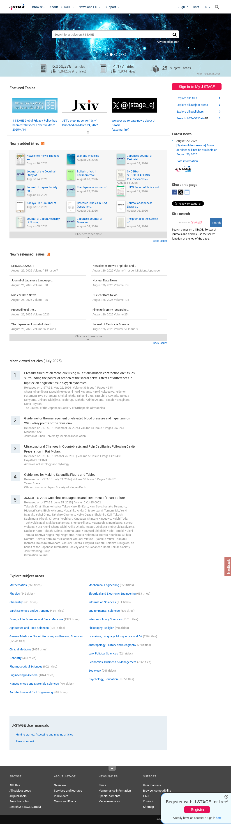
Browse (37, 7)
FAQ (146, 796)
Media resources (109, 801)
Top (112, 768)
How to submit (25, 741)
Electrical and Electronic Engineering (112, 593)
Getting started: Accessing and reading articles (44, 734)
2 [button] (111, 54)
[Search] (174, 34)
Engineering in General (23, 675)
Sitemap (148, 807)
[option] (115, 45)
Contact (148, 801)
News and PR (88, 7)
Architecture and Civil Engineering (31, 692)
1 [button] (106, 54)
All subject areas (20, 790)
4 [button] (120, 54)
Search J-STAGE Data (190, 118)
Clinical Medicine (20, 649)
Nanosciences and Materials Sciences (34, 683)
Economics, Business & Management (112, 662)
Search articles (19, 801)
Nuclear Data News (110, 282)
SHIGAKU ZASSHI (34, 268)
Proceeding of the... (30, 312)
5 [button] (124, 54)
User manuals (152, 785)
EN (205, 7)
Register (197, 809)
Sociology (94, 670)
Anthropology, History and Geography (112, 645)
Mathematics (18, 585)
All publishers (18, 796)
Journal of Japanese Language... (32, 282)
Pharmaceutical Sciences (25, 666)
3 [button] (115, 54)
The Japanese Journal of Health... (33, 326)
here (219, 818)
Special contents (109, 796)
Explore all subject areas (192, 105)
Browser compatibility (157, 790)
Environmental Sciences (104, 611)
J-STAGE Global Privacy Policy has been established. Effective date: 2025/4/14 (34, 124)
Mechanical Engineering (103, 585)
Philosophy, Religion (101, 628)
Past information (187, 161)
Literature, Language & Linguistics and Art (115, 636)
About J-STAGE (60, 7)
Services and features (68, 790)
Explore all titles (186, 98)
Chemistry (16, 602)
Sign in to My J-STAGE (197, 86)
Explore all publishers (190, 111)
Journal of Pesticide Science (115, 326)
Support (111, 7)
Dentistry (15, 658)
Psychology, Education (103, 679)
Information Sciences (102, 602)
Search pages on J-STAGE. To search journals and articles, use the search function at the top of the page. (194, 234)
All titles (14, 785)
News (102, 785)
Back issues (160, 240)
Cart (196, 7)
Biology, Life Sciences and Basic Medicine (36, 619)
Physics (14, 593)
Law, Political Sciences (103, 653)
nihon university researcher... (110, 312)
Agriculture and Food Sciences (29, 628)
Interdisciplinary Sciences (105, 619)
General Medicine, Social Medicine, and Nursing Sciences (46, 636)
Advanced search (168, 42)
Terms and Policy (65, 801)
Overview (60, 785)
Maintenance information (115, 790)
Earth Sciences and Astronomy (29, 611)
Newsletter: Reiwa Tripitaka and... (126, 268)
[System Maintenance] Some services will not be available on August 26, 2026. (196, 149)
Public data (61, 796)
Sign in (183, 7)
